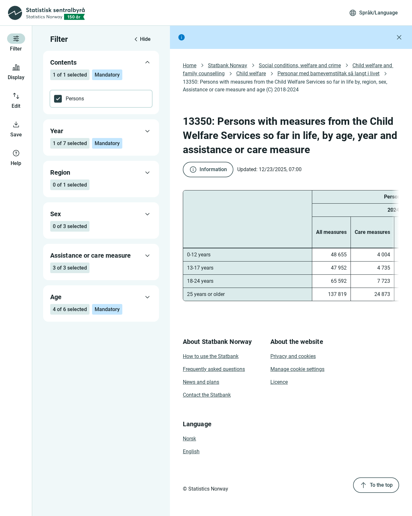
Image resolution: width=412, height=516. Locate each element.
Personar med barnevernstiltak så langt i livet (328, 73)
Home (189, 65)
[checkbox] (101, 99)
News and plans (201, 382)
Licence (279, 382)
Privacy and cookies (293, 356)
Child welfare (251, 73)
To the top (381, 485)
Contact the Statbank (207, 395)
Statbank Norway (227, 65)
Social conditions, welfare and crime (300, 65)
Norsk (189, 439)
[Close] (399, 37)
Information (213, 169)
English (191, 451)
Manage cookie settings (297, 369)
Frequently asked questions (214, 369)
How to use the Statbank (211, 356)
